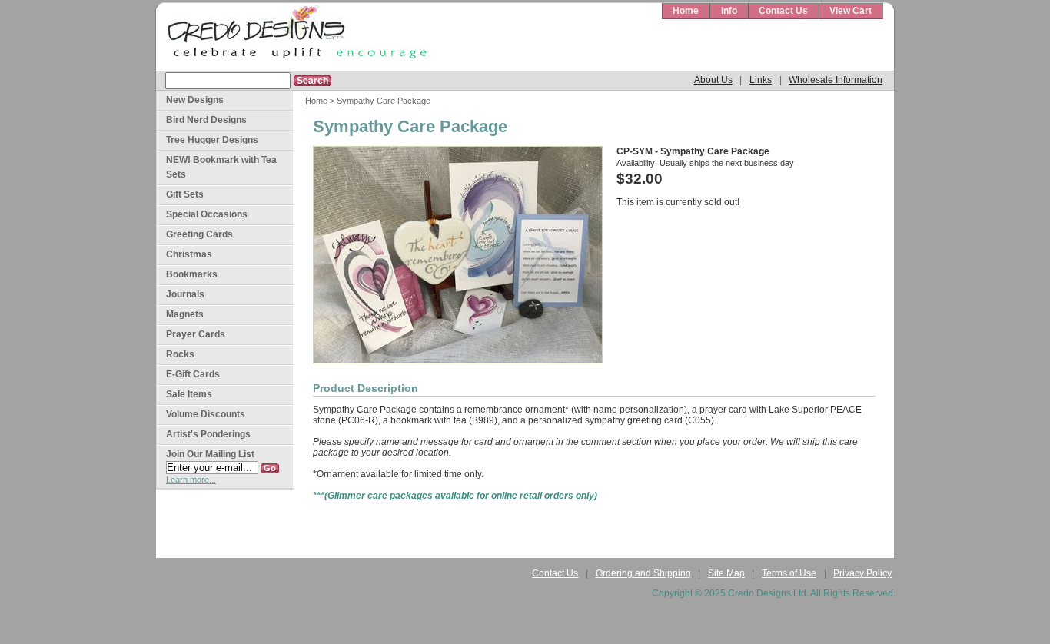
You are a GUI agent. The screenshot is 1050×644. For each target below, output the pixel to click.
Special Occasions (207, 214)
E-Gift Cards (193, 374)
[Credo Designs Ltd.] (294, 37)
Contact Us (783, 10)
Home (686, 10)
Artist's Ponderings (208, 434)
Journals (185, 294)
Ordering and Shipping (643, 573)
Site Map (726, 573)
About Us (713, 80)
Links (760, 80)
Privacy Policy (862, 573)
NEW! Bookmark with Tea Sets (221, 167)
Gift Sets (185, 194)
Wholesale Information (835, 80)
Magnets (185, 314)
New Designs (195, 100)
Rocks (180, 354)
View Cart (850, 10)
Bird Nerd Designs (206, 120)
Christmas (189, 254)
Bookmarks (192, 274)
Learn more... (191, 479)
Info (729, 10)
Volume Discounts (205, 414)
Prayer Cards (195, 334)
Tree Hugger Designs (212, 139)
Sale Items (189, 394)
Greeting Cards (199, 234)
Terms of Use (789, 573)
